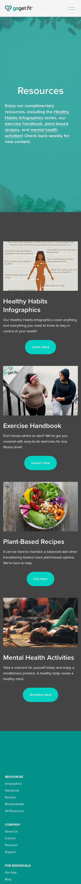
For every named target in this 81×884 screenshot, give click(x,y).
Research (11, 845)
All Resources (14, 811)
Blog (8, 879)
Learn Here (40, 347)
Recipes (10, 797)
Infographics (13, 783)
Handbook (12, 790)
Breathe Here (40, 695)
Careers (10, 838)
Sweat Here (40, 463)
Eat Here (40, 579)
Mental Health (14, 804)
